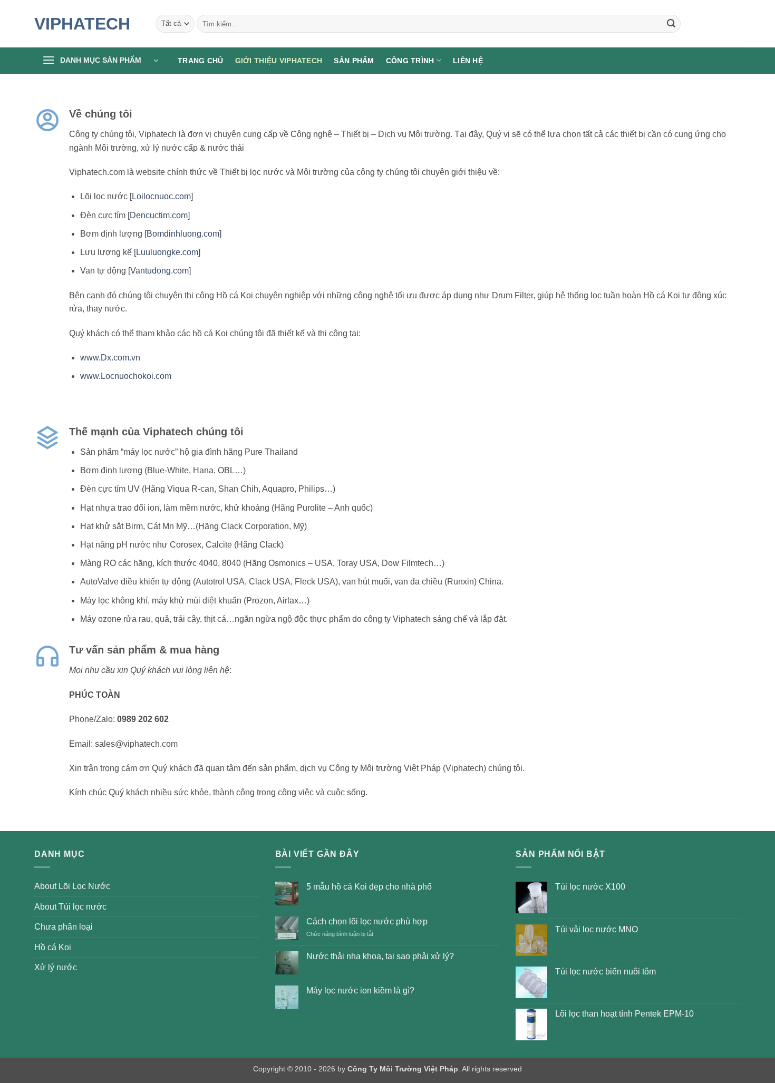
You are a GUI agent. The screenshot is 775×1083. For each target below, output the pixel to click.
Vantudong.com (159, 270)
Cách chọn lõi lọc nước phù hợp (367, 921)
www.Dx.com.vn (110, 357)
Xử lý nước (55, 967)
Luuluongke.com (167, 252)
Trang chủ (201, 60)
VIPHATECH (82, 23)
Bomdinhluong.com (183, 233)
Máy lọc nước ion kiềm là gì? (360, 990)
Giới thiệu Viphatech (279, 60)
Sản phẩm (354, 60)
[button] (100, 60)
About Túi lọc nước (70, 906)
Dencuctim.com (159, 215)
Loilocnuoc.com (161, 196)
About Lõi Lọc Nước (72, 886)
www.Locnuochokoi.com (125, 376)
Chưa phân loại (63, 926)
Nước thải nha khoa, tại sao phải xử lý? (380, 956)
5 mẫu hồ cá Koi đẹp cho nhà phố (369, 886)
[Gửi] (671, 24)
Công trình (410, 60)
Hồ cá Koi (52, 947)
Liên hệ (468, 60)
